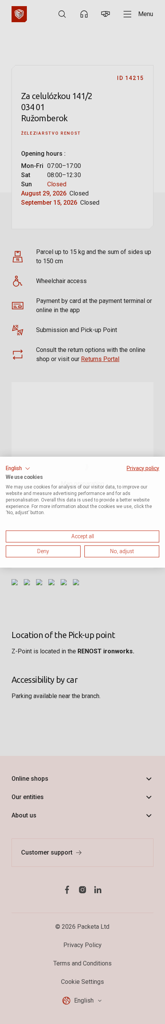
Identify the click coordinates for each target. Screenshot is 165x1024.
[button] (18, 468)
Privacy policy (143, 468)
